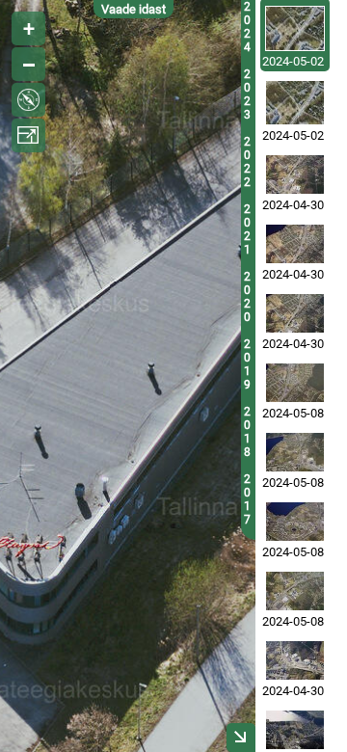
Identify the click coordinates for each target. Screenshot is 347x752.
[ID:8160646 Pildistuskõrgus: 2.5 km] (295, 244)
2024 (247, 27)
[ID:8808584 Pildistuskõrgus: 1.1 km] (295, 28)
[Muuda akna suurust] (28, 135)
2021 (247, 229)
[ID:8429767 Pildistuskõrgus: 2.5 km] (295, 452)
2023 (247, 94)
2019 (247, 364)
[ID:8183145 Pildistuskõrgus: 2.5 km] (295, 730)
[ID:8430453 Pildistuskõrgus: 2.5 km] (295, 591)
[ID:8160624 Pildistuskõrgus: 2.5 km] (295, 174)
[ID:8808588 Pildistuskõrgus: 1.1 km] (295, 102)
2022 (247, 162)
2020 (247, 297)
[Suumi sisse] (28, 28)
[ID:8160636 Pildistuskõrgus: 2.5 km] (295, 313)
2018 (247, 432)
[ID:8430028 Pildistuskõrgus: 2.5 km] (295, 521)
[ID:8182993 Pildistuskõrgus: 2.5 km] (295, 660)
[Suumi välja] (28, 64)
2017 (247, 499)
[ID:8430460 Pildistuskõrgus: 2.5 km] (295, 383)
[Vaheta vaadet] (28, 100)
